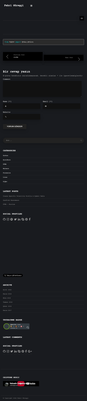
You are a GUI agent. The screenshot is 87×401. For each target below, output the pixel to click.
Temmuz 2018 (7, 302)
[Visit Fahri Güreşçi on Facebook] (30, 219)
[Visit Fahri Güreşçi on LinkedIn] (19, 219)
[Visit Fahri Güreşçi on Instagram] (8, 219)
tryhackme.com (13, 328)
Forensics (7, 173)
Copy (76, 41)
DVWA (4, 164)
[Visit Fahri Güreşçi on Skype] (23, 219)
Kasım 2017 (7, 310)
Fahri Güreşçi (14, 5)
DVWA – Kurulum (9, 204)
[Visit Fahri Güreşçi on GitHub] (4, 219)
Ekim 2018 (7, 298)
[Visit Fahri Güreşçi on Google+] (30, 351)
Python (5, 156)
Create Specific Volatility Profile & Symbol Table (24, 196)
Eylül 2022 (7, 290)
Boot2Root (7, 160)
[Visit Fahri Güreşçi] (11, 219)
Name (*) (7, 102)
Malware (6, 169)
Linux (5, 177)
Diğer (5, 182)
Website (6, 112)
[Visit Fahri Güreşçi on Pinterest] (26, 219)
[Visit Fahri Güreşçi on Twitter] (15, 219)
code (19, 56)
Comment (6, 79)
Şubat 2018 (7, 306)
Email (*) (47, 102)
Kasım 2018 (7, 294)
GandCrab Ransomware (11, 200)
